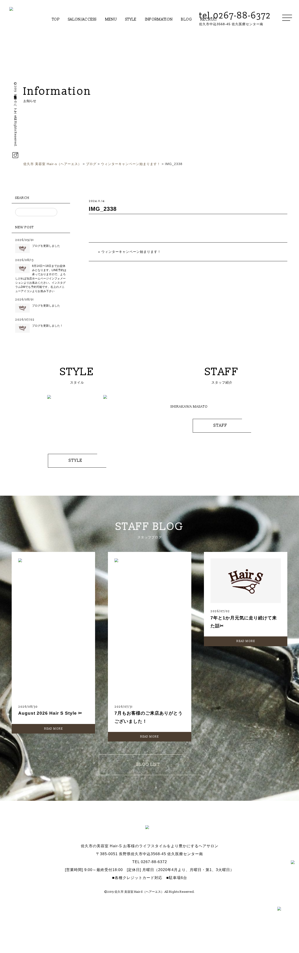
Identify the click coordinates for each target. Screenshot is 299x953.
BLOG (186, 19)
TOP (56, 19)
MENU (111, 19)
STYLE (131, 19)
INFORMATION (159, 19)
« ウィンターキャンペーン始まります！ (129, 252)
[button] (19, 420)
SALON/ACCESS (82, 19)
